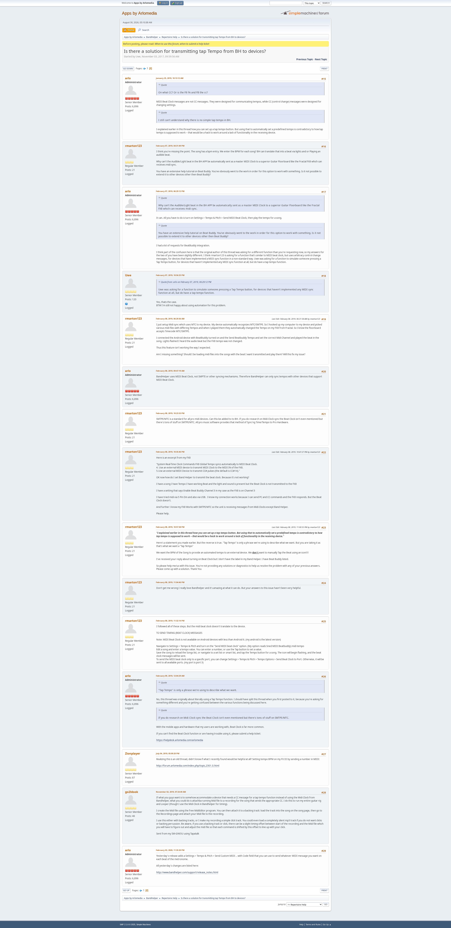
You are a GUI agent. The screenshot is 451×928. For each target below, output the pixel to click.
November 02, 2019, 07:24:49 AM (171, 791)
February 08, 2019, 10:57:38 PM (170, 527)
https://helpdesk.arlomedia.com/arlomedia (179, 740)
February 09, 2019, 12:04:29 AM (170, 675)
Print (324, 68)
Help (301, 924)
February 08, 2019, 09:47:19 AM (170, 370)
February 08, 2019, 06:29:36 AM (170, 318)
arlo (128, 78)
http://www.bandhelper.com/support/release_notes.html (187, 872)
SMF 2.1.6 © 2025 (127, 924)
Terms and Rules (313, 924)
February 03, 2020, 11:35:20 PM (170, 850)
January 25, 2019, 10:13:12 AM (169, 78)
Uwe (128, 275)
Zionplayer (132, 753)
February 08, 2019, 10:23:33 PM (170, 413)
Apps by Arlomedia (139, 13)
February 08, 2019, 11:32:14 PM (170, 620)
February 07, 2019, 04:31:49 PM (170, 145)
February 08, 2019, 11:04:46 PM (170, 582)
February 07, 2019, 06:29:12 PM (170, 191)
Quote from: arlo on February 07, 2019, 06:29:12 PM (186, 282)
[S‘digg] (126, 303)
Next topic (321, 59)
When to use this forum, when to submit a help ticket (182, 43)
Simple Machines (143, 924)
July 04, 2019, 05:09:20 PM (167, 753)
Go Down (128, 68)
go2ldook (131, 792)
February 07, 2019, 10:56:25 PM (170, 275)
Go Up (126, 890)
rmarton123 (133, 146)
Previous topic (304, 59)
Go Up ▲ (327, 924)
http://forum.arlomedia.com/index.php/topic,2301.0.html (187, 765)
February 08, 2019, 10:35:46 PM (170, 451)
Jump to (281, 904)
